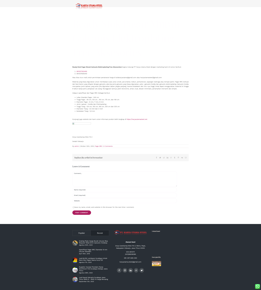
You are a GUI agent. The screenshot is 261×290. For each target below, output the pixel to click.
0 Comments (108, 146)
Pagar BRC (98, 146)
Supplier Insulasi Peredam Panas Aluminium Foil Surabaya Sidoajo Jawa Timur (93, 269)
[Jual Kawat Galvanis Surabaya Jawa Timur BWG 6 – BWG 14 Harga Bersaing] (75, 279)
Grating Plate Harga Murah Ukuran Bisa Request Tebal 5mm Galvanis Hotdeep (93, 242)
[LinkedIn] (130, 270)
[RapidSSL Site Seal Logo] (156, 262)
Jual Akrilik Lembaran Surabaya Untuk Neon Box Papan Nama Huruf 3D (93, 259)
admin (77, 146)
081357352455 (81, 71)
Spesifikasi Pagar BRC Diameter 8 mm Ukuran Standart (93, 250)
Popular (81, 233)
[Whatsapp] (136, 270)
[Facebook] (119, 270)
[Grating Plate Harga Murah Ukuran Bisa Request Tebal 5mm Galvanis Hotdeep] (75, 243)
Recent (100, 233)
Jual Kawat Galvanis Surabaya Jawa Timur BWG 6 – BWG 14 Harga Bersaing (93, 278)
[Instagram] (125, 270)
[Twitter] (141, 270)
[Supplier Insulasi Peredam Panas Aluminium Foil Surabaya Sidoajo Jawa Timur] (75, 270)
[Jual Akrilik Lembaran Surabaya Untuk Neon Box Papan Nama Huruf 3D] (75, 260)
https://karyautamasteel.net (137, 119)
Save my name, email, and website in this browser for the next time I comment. (104, 207)
